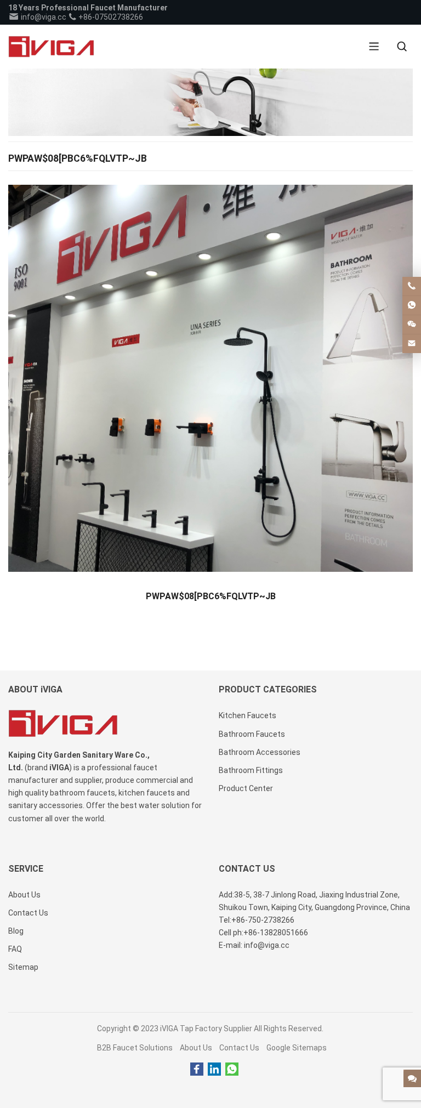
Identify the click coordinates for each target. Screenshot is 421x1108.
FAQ (15, 949)
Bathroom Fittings (251, 770)
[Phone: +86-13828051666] (411, 286)
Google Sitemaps (296, 1047)
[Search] (402, 47)
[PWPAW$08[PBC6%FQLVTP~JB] (210, 381)
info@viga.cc (42, 17)
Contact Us (239, 1047)
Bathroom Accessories (259, 752)
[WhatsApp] (232, 1069)
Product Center (246, 788)
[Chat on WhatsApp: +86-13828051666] (411, 305)
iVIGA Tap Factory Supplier (206, 1028)
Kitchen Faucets (247, 715)
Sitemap (23, 967)
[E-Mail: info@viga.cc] (411, 343)
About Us (196, 1047)
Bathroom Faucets (252, 734)
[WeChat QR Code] (411, 324)
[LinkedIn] (214, 1069)
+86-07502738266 (110, 17)
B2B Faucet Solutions (135, 1047)
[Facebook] (196, 1069)
